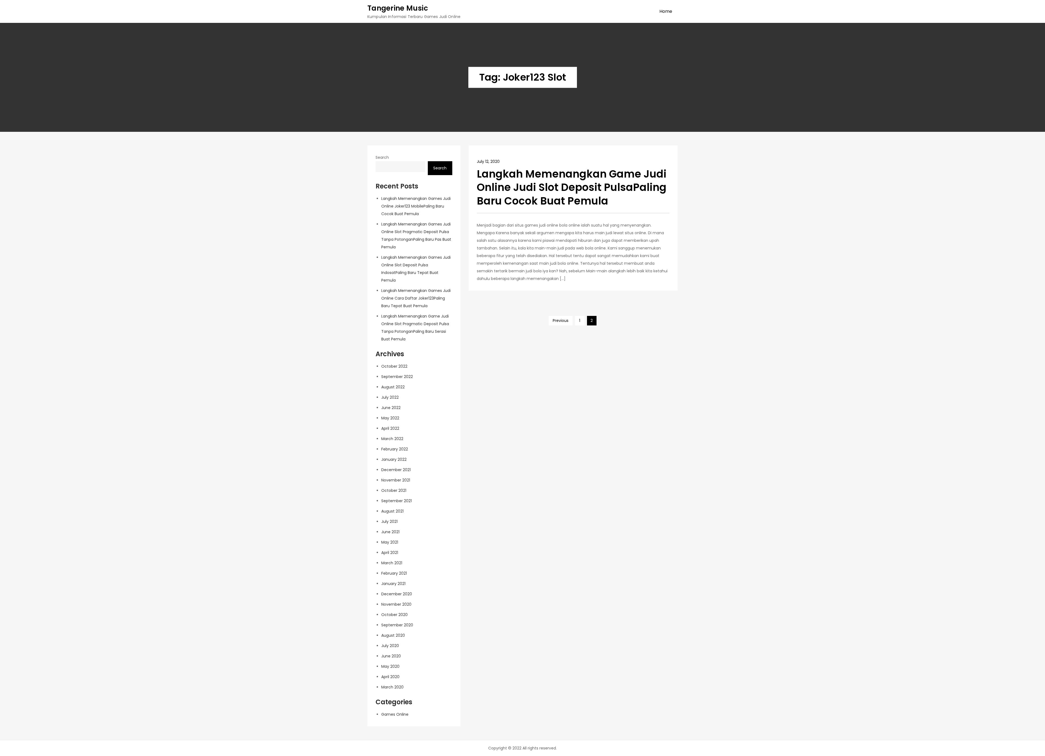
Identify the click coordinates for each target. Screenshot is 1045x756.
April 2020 (390, 676)
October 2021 (393, 490)
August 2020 (393, 635)
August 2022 (393, 387)
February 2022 (394, 449)
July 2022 (390, 397)
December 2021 (396, 469)
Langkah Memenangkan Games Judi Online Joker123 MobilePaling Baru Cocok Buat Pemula (416, 206)
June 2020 (391, 656)
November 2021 (395, 480)
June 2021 (390, 532)
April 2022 (390, 428)
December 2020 (396, 594)
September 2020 (397, 625)
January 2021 (393, 583)
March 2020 (392, 687)
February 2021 (394, 573)
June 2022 (391, 407)
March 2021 (391, 563)
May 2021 (389, 542)
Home (665, 11)
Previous (560, 320)
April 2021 (389, 552)
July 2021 (389, 521)
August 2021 (392, 511)
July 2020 (390, 645)
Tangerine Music (397, 8)
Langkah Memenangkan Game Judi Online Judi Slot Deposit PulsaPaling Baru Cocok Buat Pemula (571, 187)
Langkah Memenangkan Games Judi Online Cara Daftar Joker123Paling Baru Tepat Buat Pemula (416, 298)
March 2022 (392, 438)
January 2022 (394, 459)
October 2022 (394, 366)
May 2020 (390, 666)
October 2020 (394, 614)
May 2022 (390, 418)
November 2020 (396, 604)
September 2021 (396, 501)
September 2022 (397, 376)
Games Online (394, 714)
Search (382, 157)
